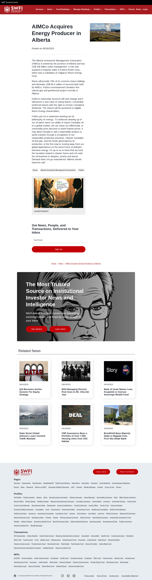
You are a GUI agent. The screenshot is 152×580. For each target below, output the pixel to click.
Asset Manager (89, 497)
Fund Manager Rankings (121, 483)
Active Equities (32, 536)
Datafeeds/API (48, 483)
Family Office (93, 505)
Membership (37, 483)
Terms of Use (109, 487)
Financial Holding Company (24, 509)
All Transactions (19, 536)
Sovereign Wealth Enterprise (58, 487)
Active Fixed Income (46, 536)
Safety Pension (26, 521)
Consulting (85, 483)
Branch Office (19, 501)
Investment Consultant (45, 513)
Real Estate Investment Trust (120, 517)
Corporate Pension (119, 501)
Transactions (110, 9)
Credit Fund (105, 536)
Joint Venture (81, 513)
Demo (138, 9)
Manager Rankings (81, 9)
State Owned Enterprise (79, 521)
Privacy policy (89, 576)
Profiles (97, 9)
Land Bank (92, 513)
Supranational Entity (110, 521)
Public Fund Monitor (62, 483)
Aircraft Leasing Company (58, 497)
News (49, 9)
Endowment (51, 505)
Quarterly (94, 483)
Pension (48, 517)
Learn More (63, 329)
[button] (41, 9)
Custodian (88, 558)
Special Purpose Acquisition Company (27, 548)
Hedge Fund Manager (118, 509)
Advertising (76, 483)
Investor (72, 513)
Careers (79, 487)
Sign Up (58, 249)
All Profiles (17, 497)
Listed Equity (91, 540)
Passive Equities (114, 540)
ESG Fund (17, 540)
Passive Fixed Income (22, 544)
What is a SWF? (41, 487)
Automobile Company (104, 497)
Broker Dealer (30, 501)
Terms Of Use (102, 576)
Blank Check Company (127, 497)
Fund (47, 509)
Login (145, 9)
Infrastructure (56, 540)
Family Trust (104, 505)
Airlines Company (76, 497)
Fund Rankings (62, 9)
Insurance (32, 513)
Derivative (129, 536)
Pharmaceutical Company (69, 517)
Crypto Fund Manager (22, 505)
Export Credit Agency (64, 505)
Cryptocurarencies (118, 536)
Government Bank (68, 509)
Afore (45, 497)
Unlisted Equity (48, 548)
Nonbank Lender (38, 517)
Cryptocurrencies (76, 558)
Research (29, 487)
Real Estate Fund (77, 544)
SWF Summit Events (9, 2)
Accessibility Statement (130, 576)
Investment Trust (61, 513)
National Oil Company (127, 513)
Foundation (39, 509)
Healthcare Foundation (100, 509)
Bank (116, 497)
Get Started (39, 329)
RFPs (122, 9)
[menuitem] (18, 484)
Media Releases (89, 487)
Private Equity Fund (38, 544)
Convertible (95, 536)
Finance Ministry (117, 505)
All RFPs (17, 558)
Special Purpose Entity (61, 521)
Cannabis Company (83, 501)
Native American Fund (22, 517)
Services (39, 9)
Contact (100, 487)
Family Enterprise (80, 505)
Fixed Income (28, 540)
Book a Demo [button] (101, 472)
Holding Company (20, 513)
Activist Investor (29, 497)
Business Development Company (62, 501)
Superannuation (95, 521)
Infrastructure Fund (69, 540)
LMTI (73, 487)
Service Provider (91, 544)
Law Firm (101, 513)
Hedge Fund (44, 540)
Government (55, 509)
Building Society (43, 501)
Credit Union (131, 501)
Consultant (85, 536)
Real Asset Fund (53, 544)
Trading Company (125, 521)
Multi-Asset (102, 540)
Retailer (16, 521)
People (55, 517)
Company (106, 501)
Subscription (26, 483)
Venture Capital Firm (21, 525)
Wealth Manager (36, 525)
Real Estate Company (100, 517)
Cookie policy (114, 576)
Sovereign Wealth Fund (42, 521)
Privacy (118, 487)
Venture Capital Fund (63, 548)
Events (132, 9)
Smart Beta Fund (105, 544)
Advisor (39, 497)
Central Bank (96, 501)
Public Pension (85, 517)
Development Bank (38, 505)
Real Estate (65, 544)
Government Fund (83, 509)
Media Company (112, 513)
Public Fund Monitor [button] (127, 472)
